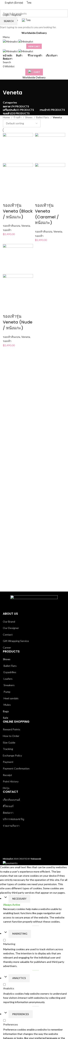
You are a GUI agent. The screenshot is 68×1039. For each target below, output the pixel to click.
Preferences (20, 1014)
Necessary (19, 898)
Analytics (19, 978)
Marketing (19, 933)
